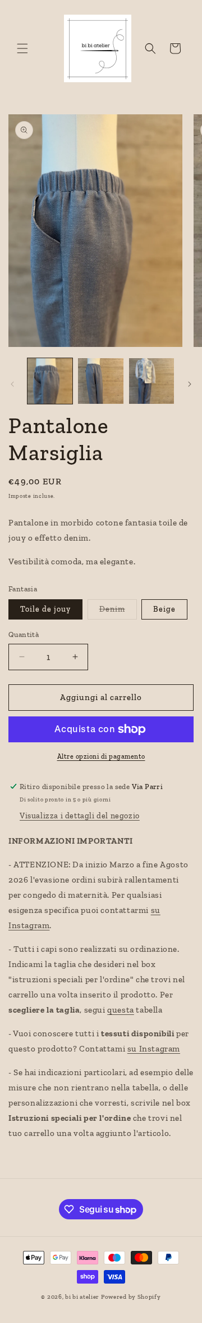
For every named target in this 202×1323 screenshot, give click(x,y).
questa (120, 1010)
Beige (164, 609)
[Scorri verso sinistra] (12, 384)
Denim (118, 612)
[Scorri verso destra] (189, 384)
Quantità (23, 634)
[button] (22, 48)
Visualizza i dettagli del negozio (80, 816)
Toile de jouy (45, 609)
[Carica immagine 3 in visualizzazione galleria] (151, 380)
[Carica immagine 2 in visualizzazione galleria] (100, 380)
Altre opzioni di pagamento (101, 756)
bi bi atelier (82, 1296)
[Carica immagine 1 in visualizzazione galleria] (49, 380)
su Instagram (153, 1049)
